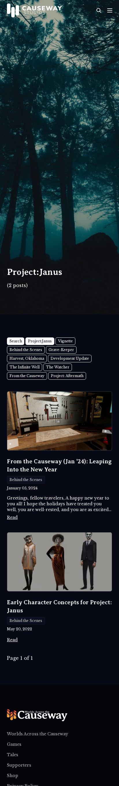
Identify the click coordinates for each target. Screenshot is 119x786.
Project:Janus (40, 341)
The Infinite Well (25, 367)
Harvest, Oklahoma (27, 358)
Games (14, 744)
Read (12, 517)
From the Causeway (27, 376)
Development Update (70, 358)
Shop (12, 775)
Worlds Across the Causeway (37, 734)
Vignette (65, 341)
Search (15, 341)
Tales (12, 754)
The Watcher (57, 367)
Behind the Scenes (26, 350)
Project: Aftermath (67, 376)
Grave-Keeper (61, 350)
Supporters (19, 765)
